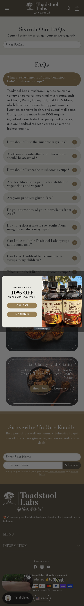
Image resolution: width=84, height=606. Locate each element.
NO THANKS (22, 314)
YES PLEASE (22, 305)
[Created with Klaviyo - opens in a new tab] (41, 328)
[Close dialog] (79, 278)
